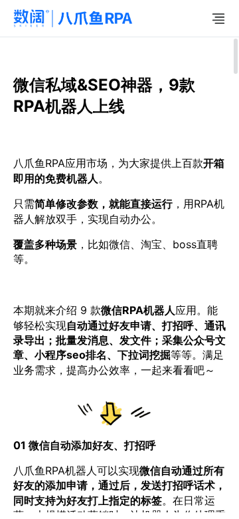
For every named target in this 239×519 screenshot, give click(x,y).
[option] (119, 384)
